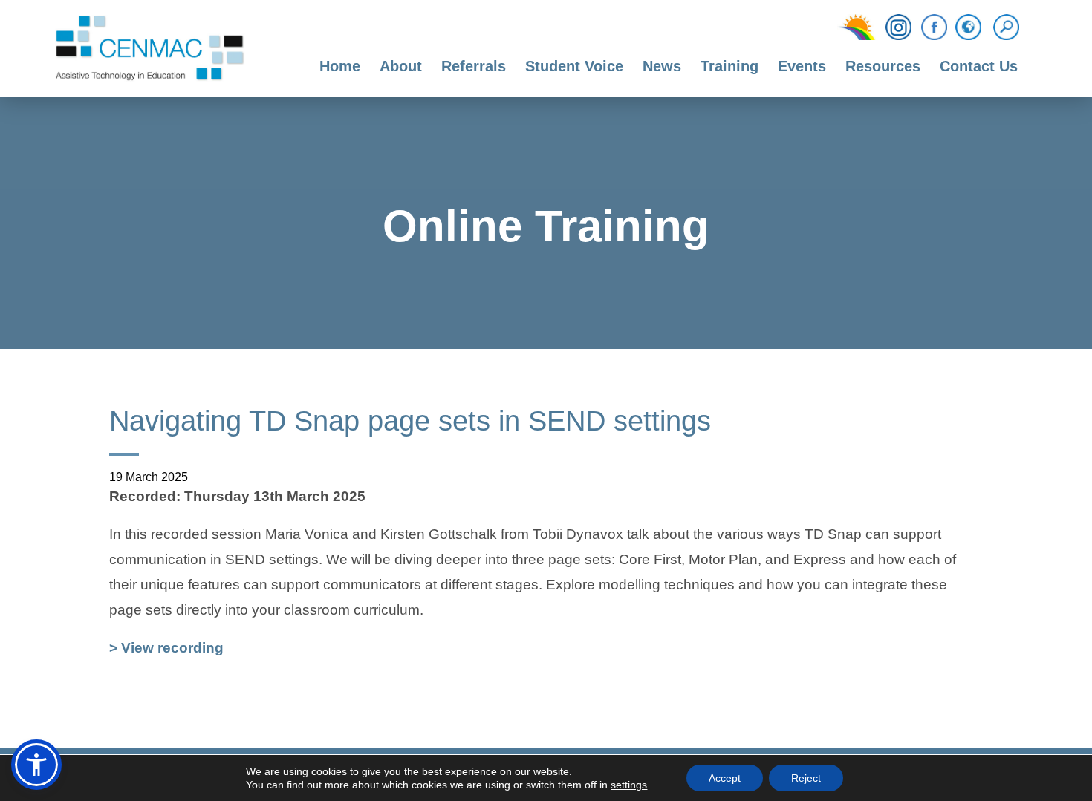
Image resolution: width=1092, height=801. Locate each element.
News (662, 66)
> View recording (166, 649)
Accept (725, 778)
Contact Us (979, 66)
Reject (806, 778)
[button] (36, 764)
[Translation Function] (968, 28)
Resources (882, 66)
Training (729, 66)
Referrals (473, 66)
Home (339, 66)
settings (629, 785)
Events (802, 66)
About (401, 66)
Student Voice (574, 66)
